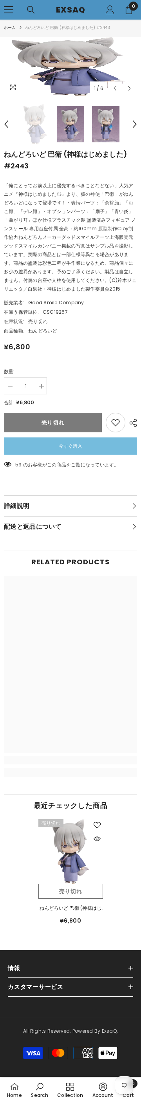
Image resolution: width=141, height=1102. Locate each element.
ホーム (10, 28)
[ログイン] (110, 9)
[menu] (8, 9)
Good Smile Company (56, 302)
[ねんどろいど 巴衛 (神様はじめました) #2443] (70, 851)
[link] (70, 760)
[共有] (131, 423)
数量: (9, 371)
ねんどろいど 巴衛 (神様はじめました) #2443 (71, 908)
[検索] (31, 9)
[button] (115, 88)
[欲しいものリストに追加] (115, 422)
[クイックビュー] (97, 839)
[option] (70, 66)
